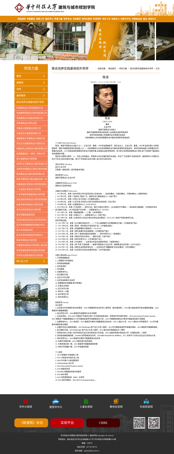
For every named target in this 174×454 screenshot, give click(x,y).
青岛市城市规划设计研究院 (28, 210)
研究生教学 (87, 19)
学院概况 (31, 19)
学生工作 (106, 19)
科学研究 (97, 19)
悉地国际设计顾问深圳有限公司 (30, 174)
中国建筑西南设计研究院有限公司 (31, 113)
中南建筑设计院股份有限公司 (29, 118)
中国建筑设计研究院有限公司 (29, 108)
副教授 (19, 82)
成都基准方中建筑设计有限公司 (30, 138)
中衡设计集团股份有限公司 (28, 128)
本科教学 (77, 19)
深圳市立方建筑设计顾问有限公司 (31, 164)
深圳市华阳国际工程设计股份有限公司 (30, 169)
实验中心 (115, 19)
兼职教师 (21, 95)
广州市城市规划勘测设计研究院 (30, 194)
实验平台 (67, 423)
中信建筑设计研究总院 (26, 123)
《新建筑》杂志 (31, 423)
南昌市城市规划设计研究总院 (29, 204)
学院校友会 (137, 19)
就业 (145, 19)
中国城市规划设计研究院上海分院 (31, 245)
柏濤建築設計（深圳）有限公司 (30, 154)
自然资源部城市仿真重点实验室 (30, 250)
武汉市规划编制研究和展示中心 (30, 225)
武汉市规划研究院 (24, 230)
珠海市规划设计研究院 (26, 240)
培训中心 (152, 19)
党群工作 (40, 19)
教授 (18, 76)
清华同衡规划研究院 (25, 215)
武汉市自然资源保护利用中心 (29, 235)
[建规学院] (87, 8)
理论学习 (49, 19)
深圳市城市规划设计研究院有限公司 (30, 220)
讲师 (18, 89)
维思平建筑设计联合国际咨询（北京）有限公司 (30, 180)
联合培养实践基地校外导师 (30, 102)
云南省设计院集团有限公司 (28, 133)
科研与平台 (126, 19)
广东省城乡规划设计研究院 (28, 189)
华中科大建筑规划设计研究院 (29, 255)
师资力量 (58, 19)
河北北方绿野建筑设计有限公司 (30, 143)
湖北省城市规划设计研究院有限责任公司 (30, 200)
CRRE (103, 423)
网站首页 (22, 19)
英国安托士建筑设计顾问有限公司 (31, 149)
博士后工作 (22, 261)
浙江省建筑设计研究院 (26, 159)
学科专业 (68, 19)
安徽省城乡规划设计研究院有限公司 (30, 185)
